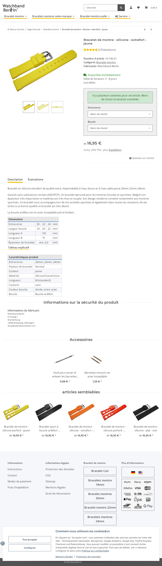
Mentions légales (64, 556)
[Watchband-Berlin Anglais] (141, 473)
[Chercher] (121, 7)
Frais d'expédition (18, 487)
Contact (12, 475)
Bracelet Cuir (100, 471)
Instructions (15, 469)
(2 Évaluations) (107, 49)
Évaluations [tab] (35, 179)
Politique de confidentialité (95, 550)
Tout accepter (29, 539)
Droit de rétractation (58, 493)
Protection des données (88, 556)
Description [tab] (15, 179)
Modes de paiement (19, 481)
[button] (131, 7)
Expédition (115, 150)
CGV (48, 475)
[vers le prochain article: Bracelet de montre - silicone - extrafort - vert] (151, 29)
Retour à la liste (17, 29)
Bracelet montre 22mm (100, 507)
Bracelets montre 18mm (100, 482)
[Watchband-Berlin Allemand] (134, 473)
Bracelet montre (106, 62)
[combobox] (120, 114)
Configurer (30, 547)
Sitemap (50, 481)
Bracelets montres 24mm (99, 519)
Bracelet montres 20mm (100, 496)
